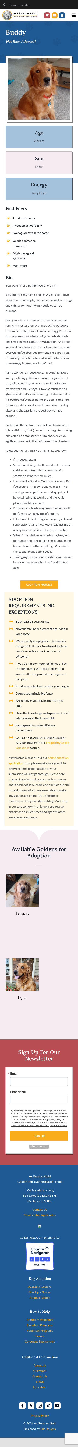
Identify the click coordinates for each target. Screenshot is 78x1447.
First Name (18, 1091)
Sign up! (39, 1135)
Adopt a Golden (40, 1297)
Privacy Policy (40, 1415)
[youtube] (57, 1405)
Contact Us (39, 1209)
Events (39, 1336)
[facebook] (22, 1405)
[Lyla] (22, 961)
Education (39, 1387)
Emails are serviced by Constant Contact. (30, 1125)
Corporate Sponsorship (40, 1341)
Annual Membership (40, 1319)
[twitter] (31, 1405)
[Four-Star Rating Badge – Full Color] (40, 1243)
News (40, 1381)
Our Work (39, 1370)
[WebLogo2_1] (19, 12)
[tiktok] (48, 1405)
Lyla (22, 997)
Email (14, 1073)
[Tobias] (22, 877)
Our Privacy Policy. (58, 1125)
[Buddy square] (39, 59)
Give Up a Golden (39, 1292)
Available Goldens (39, 1286)
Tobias (22, 913)
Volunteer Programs (40, 1330)
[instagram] (39, 1405)
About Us (40, 1365)
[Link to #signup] (55, 15)
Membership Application (40, 1215)
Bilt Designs (48, 1428)
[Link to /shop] (62, 15)
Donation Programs (40, 1325)
